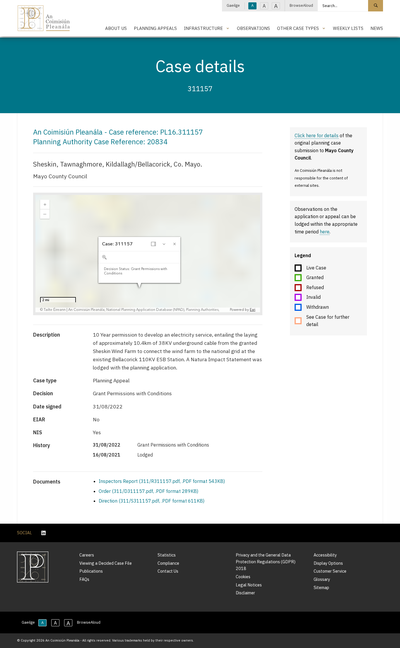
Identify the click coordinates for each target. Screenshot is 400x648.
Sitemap (321, 587)
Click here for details (317, 135)
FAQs (84, 579)
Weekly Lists (348, 28)
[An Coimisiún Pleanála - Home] (44, 18)
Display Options (328, 563)
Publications (91, 571)
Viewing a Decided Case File (105, 563)
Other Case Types (298, 28)
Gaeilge (233, 5)
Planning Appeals (155, 28)
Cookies (243, 576)
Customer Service (330, 571)
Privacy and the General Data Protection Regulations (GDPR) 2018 (265, 561)
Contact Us (168, 571)
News (376, 28)
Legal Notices (249, 585)
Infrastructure (203, 28)
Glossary (322, 579)
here (324, 232)
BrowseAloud (301, 5)
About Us (116, 28)
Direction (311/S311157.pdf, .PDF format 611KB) (151, 501)
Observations (253, 28)
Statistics (167, 555)
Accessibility (325, 555)
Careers (86, 555)
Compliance (168, 563)
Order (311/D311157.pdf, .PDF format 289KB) (148, 491)
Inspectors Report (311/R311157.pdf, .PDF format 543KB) (162, 481)
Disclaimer (245, 593)
